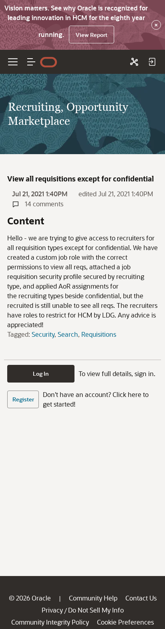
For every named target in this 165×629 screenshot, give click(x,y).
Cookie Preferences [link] (125, 622)
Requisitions (98, 334)
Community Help (93, 598)
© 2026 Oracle (30, 598)
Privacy (52, 610)
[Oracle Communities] (134, 62)
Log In (41, 373)
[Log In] (152, 62)
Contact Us (141, 598)
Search (68, 334)
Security (43, 334)
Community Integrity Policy (50, 622)
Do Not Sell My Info (96, 610)
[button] (31, 62)
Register (23, 399)
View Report (91, 35)
